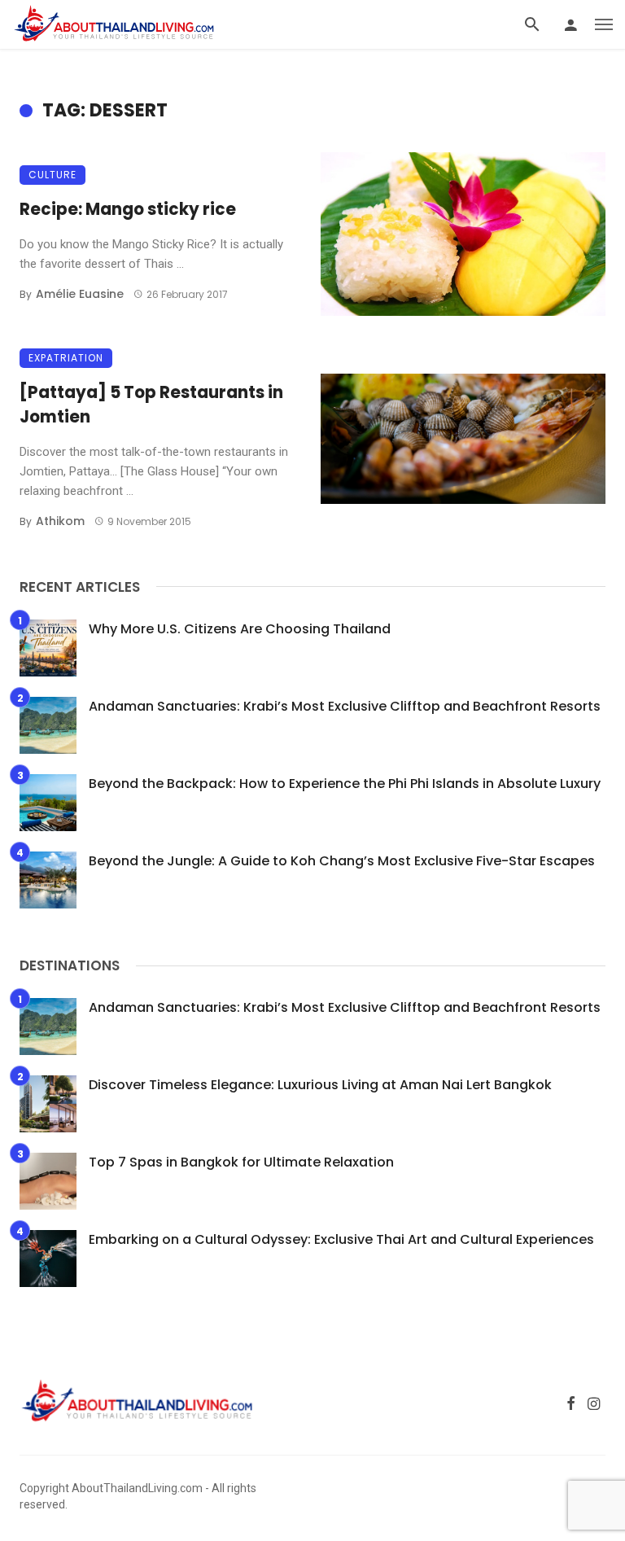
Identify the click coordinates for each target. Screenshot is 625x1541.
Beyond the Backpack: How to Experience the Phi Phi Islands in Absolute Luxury (345, 783)
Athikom (60, 521)
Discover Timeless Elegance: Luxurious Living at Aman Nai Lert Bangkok (320, 1084)
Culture (52, 175)
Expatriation (65, 358)
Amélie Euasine (80, 294)
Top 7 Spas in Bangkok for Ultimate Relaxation (241, 1162)
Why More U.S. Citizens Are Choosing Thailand (240, 628)
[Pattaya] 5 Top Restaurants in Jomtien (151, 404)
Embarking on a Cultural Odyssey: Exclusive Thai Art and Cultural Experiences (341, 1239)
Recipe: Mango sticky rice (128, 209)
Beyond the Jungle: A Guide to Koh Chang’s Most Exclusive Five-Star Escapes (342, 860)
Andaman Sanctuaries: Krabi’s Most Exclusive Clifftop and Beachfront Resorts (345, 706)
